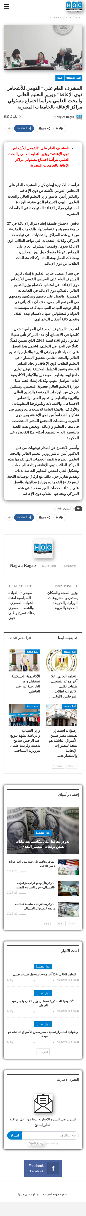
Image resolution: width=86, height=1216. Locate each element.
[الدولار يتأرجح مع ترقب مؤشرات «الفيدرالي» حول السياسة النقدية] (68, 888)
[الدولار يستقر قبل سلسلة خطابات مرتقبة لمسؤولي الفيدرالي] (68, 909)
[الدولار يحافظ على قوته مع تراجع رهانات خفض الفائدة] (68, 867)
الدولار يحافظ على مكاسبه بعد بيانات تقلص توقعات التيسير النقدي (43, 844)
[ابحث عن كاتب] (43, 548)
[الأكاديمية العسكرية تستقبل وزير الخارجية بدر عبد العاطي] (24, 660)
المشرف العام (64, 508)
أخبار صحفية (73, 77)
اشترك (14, 1135)
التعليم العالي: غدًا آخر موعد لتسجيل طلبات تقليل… (43, 974)
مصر (59, 77)
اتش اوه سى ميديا (30, 1194)
